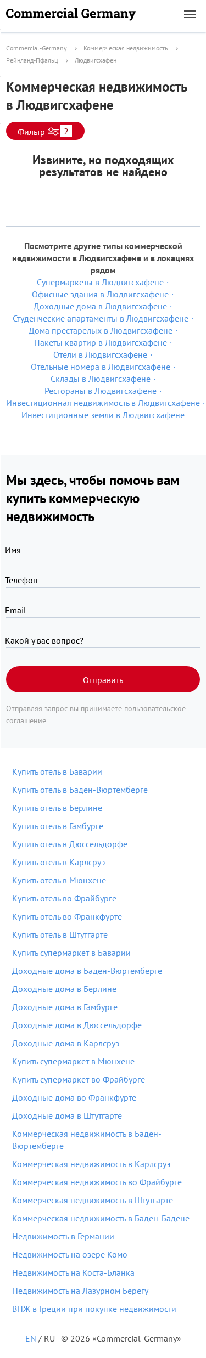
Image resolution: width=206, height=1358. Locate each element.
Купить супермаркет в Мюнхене (73, 1061)
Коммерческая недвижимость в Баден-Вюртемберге (87, 1139)
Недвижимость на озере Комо (69, 1254)
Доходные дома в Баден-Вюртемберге (87, 970)
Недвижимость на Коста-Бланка (73, 1272)
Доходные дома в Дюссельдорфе (77, 1024)
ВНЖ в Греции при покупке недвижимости (94, 1308)
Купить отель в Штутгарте (60, 934)
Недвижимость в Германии (63, 1236)
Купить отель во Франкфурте (67, 916)
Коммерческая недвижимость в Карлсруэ (91, 1163)
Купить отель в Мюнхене (59, 880)
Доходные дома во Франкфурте (74, 1097)
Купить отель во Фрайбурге (64, 898)
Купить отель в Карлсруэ (58, 862)
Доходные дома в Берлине (64, 988)
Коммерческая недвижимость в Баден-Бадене (101, 1218)
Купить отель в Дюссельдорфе (69, 843)
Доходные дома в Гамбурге (65, 1006)
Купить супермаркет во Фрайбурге (78, 1079)
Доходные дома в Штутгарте (67, 1115)
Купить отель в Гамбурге (57, 825)
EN (30, 1338)
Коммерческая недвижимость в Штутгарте (92, 1199)
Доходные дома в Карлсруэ (65, 1043)
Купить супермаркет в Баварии (71, 952)
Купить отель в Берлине (57, 807)
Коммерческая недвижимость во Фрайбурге (97, 1181)
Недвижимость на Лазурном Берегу (80, 1290)
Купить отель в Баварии (57, 771)
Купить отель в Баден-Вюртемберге (80, 789)
